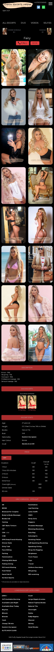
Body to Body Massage (11, 515)
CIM (5, 532)
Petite (30, 613)
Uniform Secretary (35, 567)
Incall (30, 596)
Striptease (32, 553)
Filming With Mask (9, 560)
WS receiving (33, 574)
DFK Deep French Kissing (12, 539)
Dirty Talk (6, 546)
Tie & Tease (33, 557)
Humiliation (33, 505)
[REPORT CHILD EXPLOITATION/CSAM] (46, 647)
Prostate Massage (35, 525)
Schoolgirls (32, 536)
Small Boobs (33, 627)
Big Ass (5, 609)
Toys (30, 560)
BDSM (4, 508)
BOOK (34, 43)
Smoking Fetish (34, 539)
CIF (3, 529)
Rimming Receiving (36, 529)
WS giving (32, 571)
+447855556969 (40, 2)
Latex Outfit (33, 512)
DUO (23, 23)
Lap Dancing (33, 508)
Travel (31, 564)
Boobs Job (6, 519)
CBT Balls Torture (9, 525)
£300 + (4, 596)
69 (3, 505)
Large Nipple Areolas (36, 599)
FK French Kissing (9, 567)
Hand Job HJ (7, 574)
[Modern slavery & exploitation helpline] (32, 647)
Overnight (32, 609)
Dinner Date (7, 543)
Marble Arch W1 (28, 444)
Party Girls (32, 519)
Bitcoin (5, 613)
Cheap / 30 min (8, 623)
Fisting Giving (7, 564)
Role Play (32, 532)
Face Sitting (7, 550)
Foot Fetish (6, 571)
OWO (30, 515)
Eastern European (29, 437)
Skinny (31, 623)
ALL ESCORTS (9, 23)
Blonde (5, 616)
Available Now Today (10, 606)
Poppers (31, 522)
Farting (5, 553)
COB (4, 536)
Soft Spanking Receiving (38, 543)
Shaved (31, 620)
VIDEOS (34, 23)
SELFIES (47, 23)
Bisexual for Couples (10, 512)
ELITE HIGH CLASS (9, 630)
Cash (4, 620)
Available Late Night (10, 603)
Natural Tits (33, 606)
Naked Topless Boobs (37, 603)
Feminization (7, 557)
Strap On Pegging (35, 550)
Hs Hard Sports (8, 578)
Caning (5, 522)
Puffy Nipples (33, 616)
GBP (4, 458)
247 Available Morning (11, 599)
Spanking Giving (35, 546)
